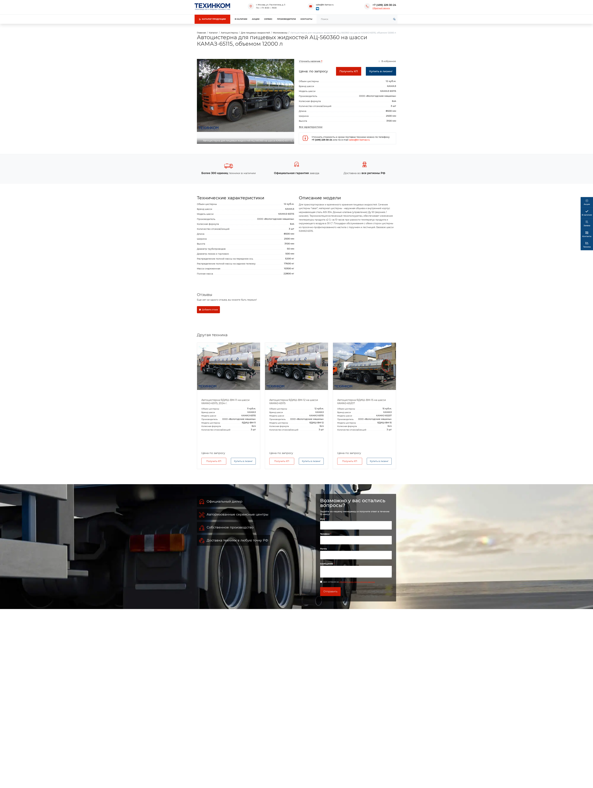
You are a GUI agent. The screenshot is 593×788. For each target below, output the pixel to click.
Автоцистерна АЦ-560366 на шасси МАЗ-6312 (360, 402)
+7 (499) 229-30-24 (384, 5)
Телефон (325, 536)
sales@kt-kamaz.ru (325, 5)
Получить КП (213, 463)
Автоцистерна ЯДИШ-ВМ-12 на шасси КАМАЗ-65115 (225, 402)
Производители (286, 19)
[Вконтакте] (317, 8)
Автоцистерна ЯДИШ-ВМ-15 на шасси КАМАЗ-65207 (293, 402)
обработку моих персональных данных (357, 584)
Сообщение (327, 566)
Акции (255, 19)
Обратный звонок (381, 8)
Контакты (306, 19)
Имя (322, 521)
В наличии (241, 19)
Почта (323, 551)
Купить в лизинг (243, 463)
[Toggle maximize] (290, 61)
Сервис (268, 19)
